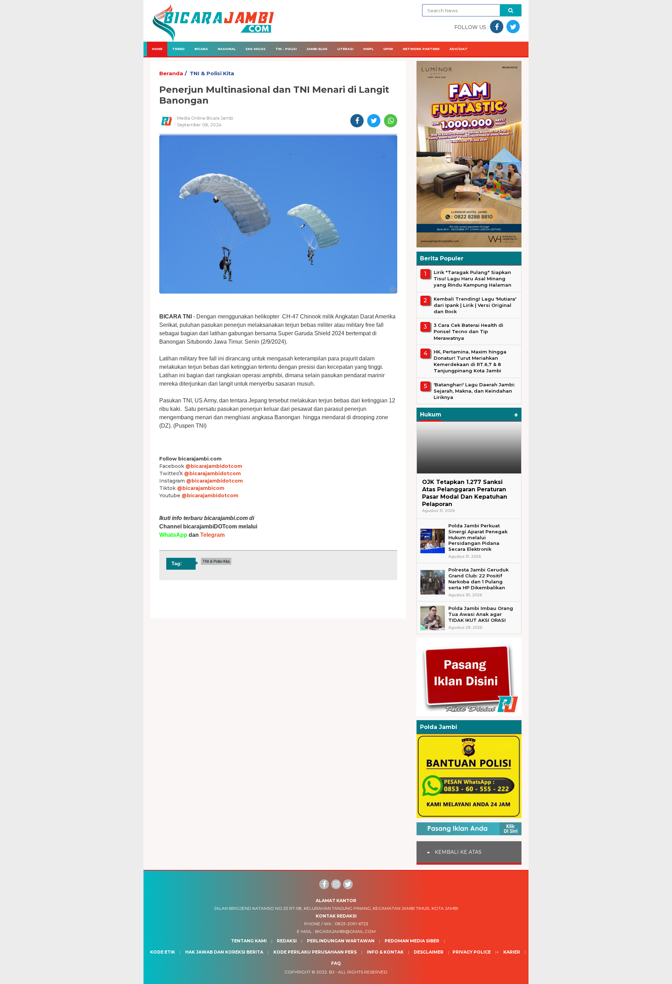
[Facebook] (324, 884)
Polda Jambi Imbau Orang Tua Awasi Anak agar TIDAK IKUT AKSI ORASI (480, 614)
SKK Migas (255, 49)
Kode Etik (162, 952)
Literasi (345, 49)
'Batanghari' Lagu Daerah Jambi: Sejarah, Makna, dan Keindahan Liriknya (474, 391)
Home (157, 49)
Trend (178, 49)
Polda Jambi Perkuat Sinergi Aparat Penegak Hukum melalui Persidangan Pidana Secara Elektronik (477, 537)
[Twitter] (348, 884)
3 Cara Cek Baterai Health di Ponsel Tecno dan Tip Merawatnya (468, 331)
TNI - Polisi (286, 49)
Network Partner (421, 49)
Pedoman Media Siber (412, 940)
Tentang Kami (249, 940)
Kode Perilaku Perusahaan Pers (315, 952)
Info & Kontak (385, 952)
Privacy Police (472, 952)
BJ (331, 972)
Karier (511, 952)
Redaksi (287, 940)
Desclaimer (428, 952)
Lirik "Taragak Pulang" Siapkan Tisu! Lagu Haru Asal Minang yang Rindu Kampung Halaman (472, 278)
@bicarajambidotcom (214, 466)
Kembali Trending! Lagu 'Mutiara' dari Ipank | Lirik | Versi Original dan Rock (475, 305)
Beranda (171, 73)
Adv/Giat (458, 49)
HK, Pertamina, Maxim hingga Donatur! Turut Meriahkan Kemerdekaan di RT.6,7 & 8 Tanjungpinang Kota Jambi (470, 361)
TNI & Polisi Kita (212, 73)
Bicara (201, 49)
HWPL (368, 49)
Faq (336, 963)
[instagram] (336, 884)
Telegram (212, 535)
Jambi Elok (317, 49)
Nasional (227, 49)
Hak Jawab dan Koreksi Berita (224, 952)
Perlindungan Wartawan (340, 940)
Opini (388, 49)
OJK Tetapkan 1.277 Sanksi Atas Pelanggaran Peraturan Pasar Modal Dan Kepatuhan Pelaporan (464, 493)
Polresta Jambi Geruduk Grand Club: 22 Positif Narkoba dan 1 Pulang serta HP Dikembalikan (478, 578)
